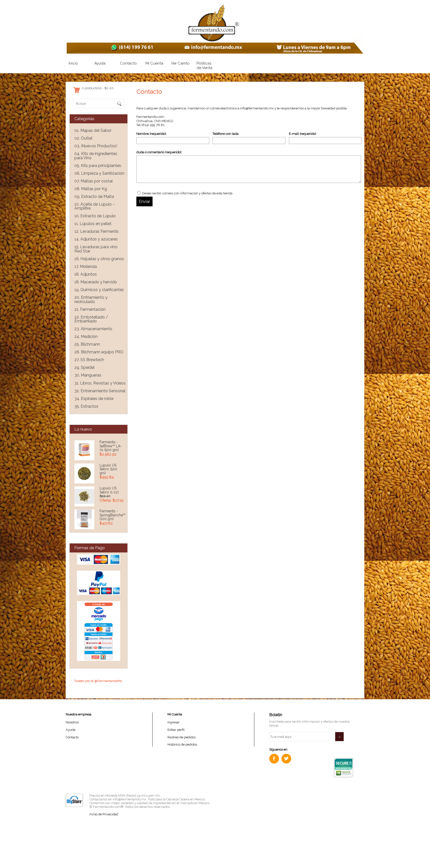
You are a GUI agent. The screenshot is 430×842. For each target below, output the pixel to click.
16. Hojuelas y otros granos (99, 258)
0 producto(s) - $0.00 (98, 88)
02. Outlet (83, 138)
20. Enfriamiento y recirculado (91, 299)
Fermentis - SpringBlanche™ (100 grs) (112, 515)
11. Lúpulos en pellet (92, 223)
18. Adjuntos (85, 274)
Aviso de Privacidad (103, 814)
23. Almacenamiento (93, 328)
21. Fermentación (90, 309)
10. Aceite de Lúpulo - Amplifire (94, 206)
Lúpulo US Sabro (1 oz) (109, 490)
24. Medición (86, 336)
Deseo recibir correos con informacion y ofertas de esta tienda (186, 193)
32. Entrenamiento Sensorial (99, 390)
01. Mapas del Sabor (92, 130)
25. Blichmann (87, 344)
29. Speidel (84, 367)
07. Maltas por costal (93, 181)
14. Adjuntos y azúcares (96, 239)
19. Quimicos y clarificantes (99, 289)
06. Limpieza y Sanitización (99, 173)
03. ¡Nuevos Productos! (95, 146)
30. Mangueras (87, 375)
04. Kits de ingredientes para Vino (95, 155)
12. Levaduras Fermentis (96, 231)
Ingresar (173, 722)
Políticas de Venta (204, 65)
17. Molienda (85, 266)
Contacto (128, 63)
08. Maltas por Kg (90, 188)
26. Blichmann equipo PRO (98, 352)
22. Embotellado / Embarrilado (91, 319)
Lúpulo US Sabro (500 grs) (108, 469)
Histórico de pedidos (182, 744)
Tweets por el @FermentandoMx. (98, 681)
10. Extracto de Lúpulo (95, 216)
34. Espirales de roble (93, 398)
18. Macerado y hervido (95, 282)
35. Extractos (86, 406)
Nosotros (72, 722)
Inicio (73, 63)
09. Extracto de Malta (94, 196)
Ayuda (100, 63)
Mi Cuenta (154, 63)
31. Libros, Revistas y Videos (100, 383)
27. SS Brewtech (89, 359)
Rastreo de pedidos (181, 737)
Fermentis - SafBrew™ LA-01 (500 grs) (111, 446)
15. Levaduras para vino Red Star (95, 248)
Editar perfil (176, 730)
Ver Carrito (180, 63)
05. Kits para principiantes (97, 165)
